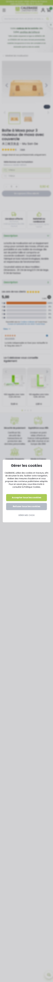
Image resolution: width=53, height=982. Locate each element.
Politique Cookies (32, 487)
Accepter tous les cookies (26, 497)
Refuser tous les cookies (26, 506)
